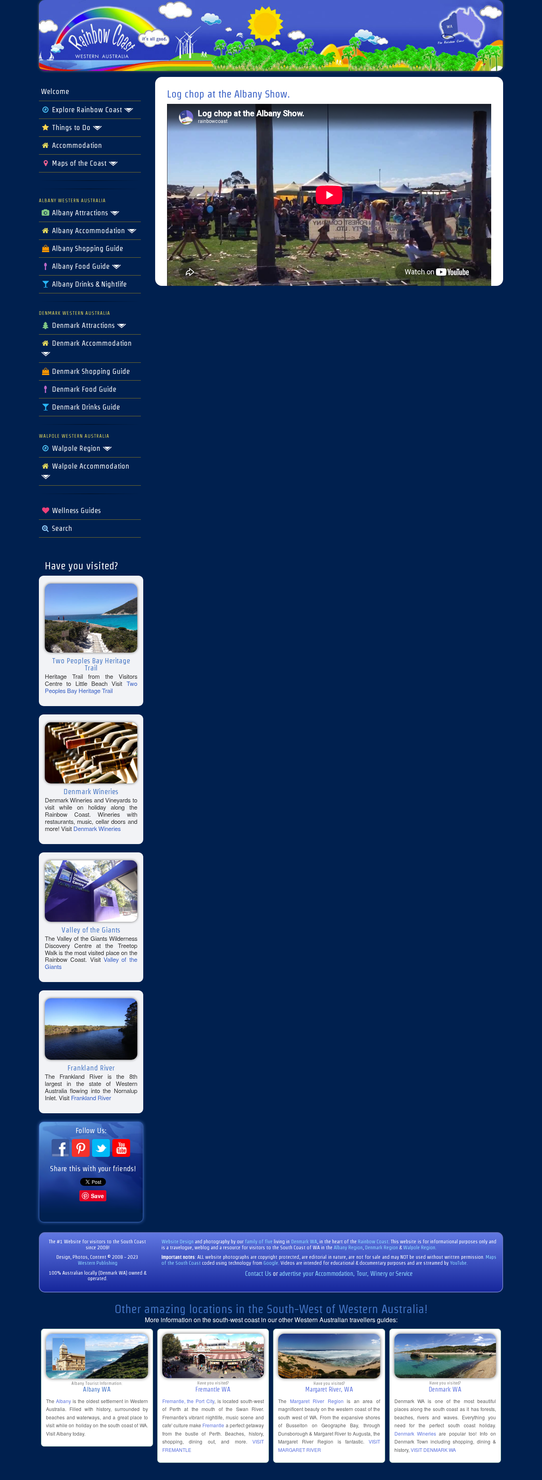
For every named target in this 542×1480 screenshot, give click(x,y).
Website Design (177, 1242)
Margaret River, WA (329, 1389)
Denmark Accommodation (91, 343)
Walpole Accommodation (89, 466)
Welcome (55, 92)
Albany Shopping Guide (86, 249)
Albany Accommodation (88, 231)
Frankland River (91, 1097)
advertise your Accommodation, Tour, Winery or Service (346, 1273)
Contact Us (258, 1273)
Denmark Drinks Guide (85, 407)
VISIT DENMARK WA (433, 1449)
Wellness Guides (75, 511)
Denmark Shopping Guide (90, 371)
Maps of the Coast (79, 163)
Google (270, 1263)
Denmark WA (304, 1242)
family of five (259, 1242)
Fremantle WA (213, 1389)
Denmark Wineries (97, 828)
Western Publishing (97, 1263)
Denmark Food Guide (83, 389)
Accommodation (76, 145)
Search (61, 528)
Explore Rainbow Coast (87, 110)
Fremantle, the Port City (188, 1401)
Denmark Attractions (83, 325)
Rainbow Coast (373, 1242)
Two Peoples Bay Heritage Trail (91, 687)
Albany (63, 1401)
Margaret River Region (317, 1401)
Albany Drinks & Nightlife (88, 284)
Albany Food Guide (80, 266)
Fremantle (213, 1425)
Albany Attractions (80, 213)
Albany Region (348, 1247)
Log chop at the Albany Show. (228, 94)
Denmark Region (381, 1247)
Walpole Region (76, 448)
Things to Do (71, 128)
